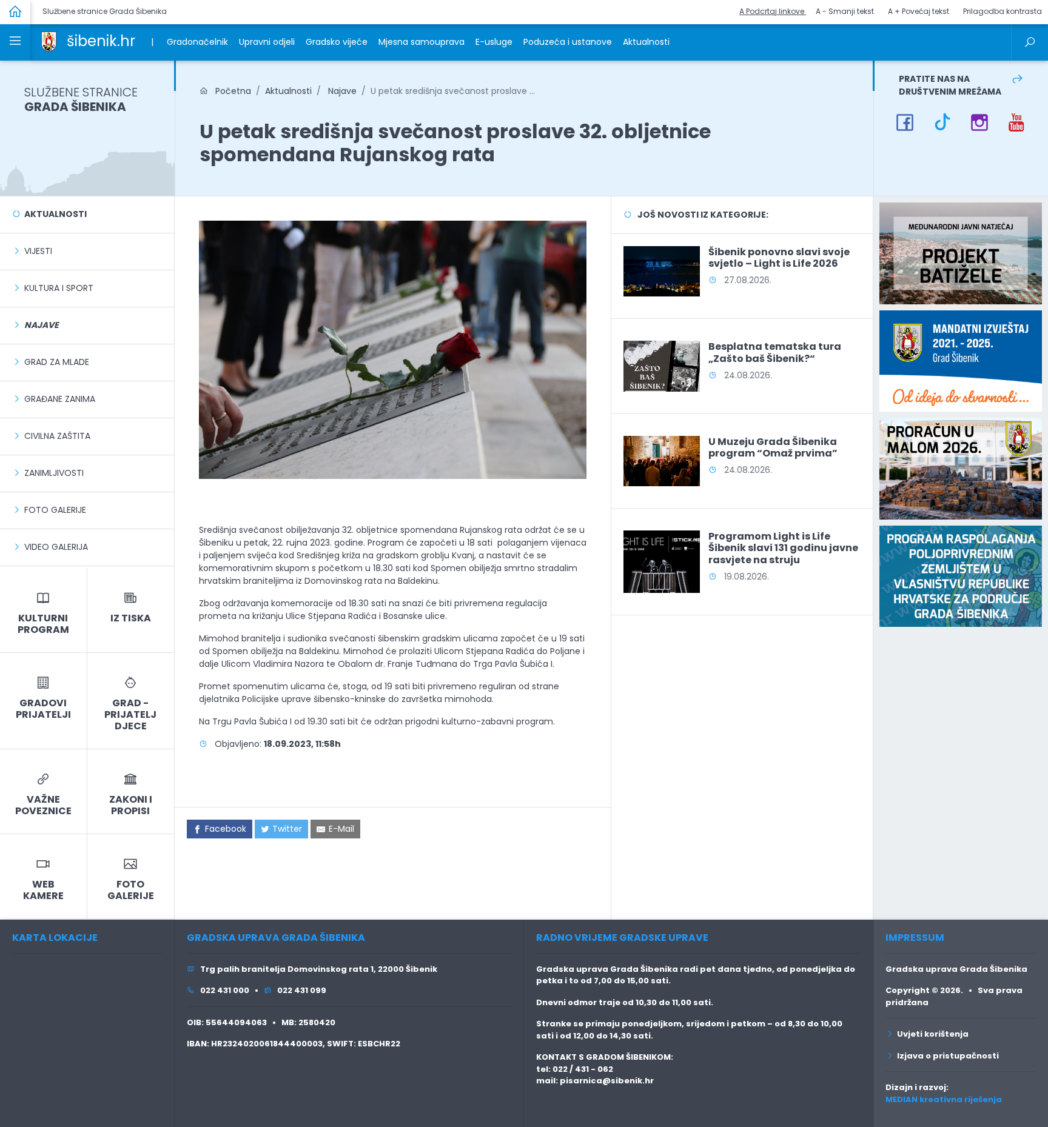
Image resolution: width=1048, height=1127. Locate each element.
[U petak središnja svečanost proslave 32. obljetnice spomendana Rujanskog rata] (392, 349)
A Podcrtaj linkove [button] (772, 11)
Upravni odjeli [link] (267, 42)
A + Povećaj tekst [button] (918, 11)
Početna (229, 91)
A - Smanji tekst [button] (845, 11)
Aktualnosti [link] (646, 42)
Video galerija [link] (56, 547)
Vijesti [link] (38, 251)
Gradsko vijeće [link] (337, 42)
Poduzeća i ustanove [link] (567, 42)
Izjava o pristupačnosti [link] (946, 1056)
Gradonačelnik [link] (197, 42)
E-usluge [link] (493, 42)
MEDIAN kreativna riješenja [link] (943, 1099)
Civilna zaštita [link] (57, 436)
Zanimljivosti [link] (54, 473)
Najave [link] (341, 91)
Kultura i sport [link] (58, 288)
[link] (48, 41)
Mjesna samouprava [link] (421, 42)
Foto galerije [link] (55, 510)
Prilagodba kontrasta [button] (1002, 11)
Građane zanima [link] (59, 399)
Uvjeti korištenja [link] (931, 1034)
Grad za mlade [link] (56, 362)
